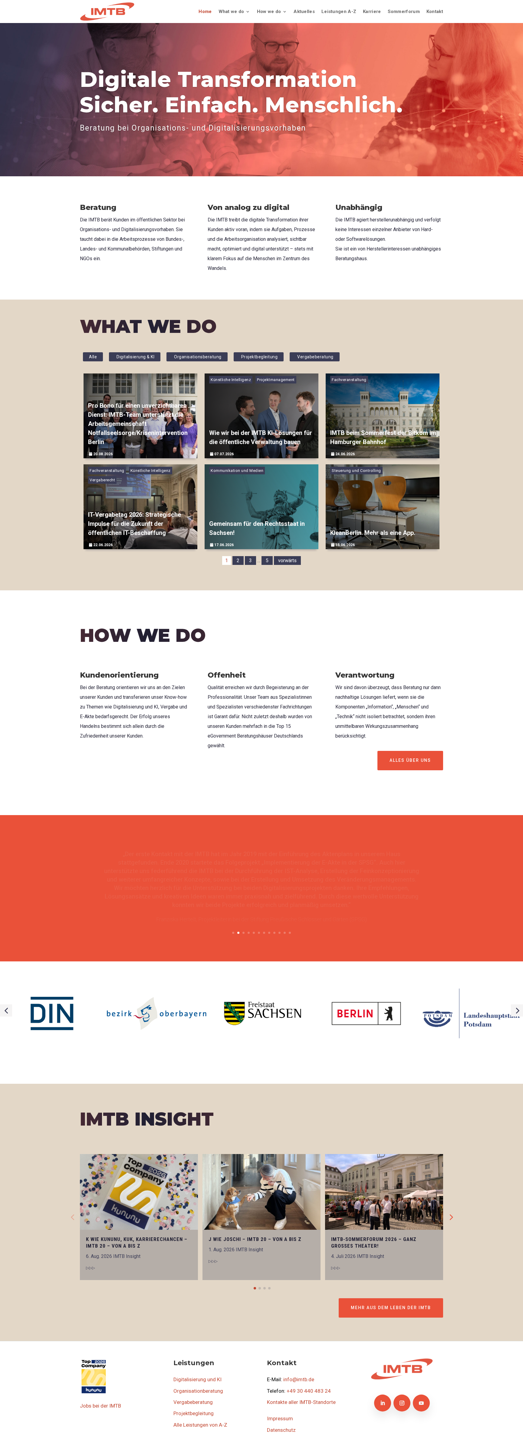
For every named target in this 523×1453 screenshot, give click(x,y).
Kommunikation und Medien (237, 470)
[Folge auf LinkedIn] (382, 1403)
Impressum (280, 1418)
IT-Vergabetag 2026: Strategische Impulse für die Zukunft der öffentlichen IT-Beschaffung (134, 523)
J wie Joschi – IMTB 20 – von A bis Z (255, 1239)
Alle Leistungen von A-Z (200, 1425)
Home (205, 11)
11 (285, 933)
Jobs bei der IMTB (100, 1406)
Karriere (372, 11)
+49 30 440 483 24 (309, 1391)
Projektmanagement (276, 379)
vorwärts (287, 560)
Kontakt (434, 11)
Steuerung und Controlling (356, 470)
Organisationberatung (198, 1391)
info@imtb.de (298, 1379)
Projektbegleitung (259, 356)
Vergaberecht (102, 480)
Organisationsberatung (198, 356)
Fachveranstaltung (349, 379)
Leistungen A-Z (338, 11)
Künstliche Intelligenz (231, 379)
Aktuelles (304, 11)
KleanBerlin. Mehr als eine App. (372, 532)
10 (279, 933)
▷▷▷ (90, 1268)
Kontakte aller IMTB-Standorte (301, 1402)
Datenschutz (281, 1430)
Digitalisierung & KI (135, 356)
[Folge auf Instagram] (401, 1403)
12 (290, 933)
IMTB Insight (126, 1256)
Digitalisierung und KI (197, 1379)
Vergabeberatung (315, 356)
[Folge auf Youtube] (421, 1403)
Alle (93, 356)
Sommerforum (404, 11)
